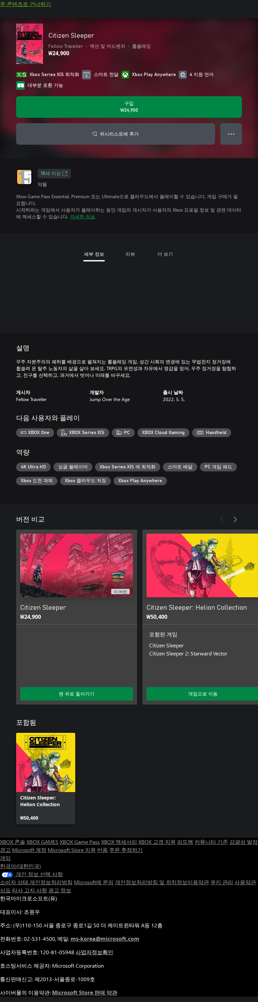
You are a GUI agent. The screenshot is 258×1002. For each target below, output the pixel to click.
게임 (5, 857)
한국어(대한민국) (20, 865)
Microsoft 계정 (29, 849)
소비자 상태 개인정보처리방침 (36, 882)
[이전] (221, 519)
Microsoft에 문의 (94, 882)
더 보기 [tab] (165, 254)
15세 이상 (51, 173)
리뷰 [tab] (130, 254)
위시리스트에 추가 (119, 134)
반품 (102, 849)
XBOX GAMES (42, 841)
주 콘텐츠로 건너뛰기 (25, 3)
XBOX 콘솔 (12, 841)
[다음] (235, 519)
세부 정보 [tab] (94, 254)
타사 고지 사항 (29, 890)
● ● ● (231, 134)
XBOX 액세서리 (119, 841)
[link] (45, 778)
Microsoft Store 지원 (72, 849)
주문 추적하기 (126, 849)
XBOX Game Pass (80, 841)
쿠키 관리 (221, 882)
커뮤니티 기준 (211, 841)
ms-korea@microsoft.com (105, 938)
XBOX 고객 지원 (157, 841)
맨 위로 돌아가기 (76, 693)
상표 (5, 890)
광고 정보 (59, 890)
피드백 (185, 841)
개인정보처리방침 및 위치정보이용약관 (162, 882)
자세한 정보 (82, 216)
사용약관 (245, 882)
